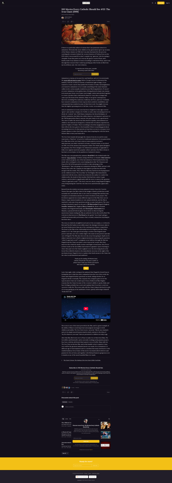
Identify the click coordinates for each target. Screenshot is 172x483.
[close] (99, 419)
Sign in (168, 3)
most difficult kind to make (72, 80)
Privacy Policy (96, 445)
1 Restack (77, 387)
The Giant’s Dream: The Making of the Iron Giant (77, 360)
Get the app (92, 476)
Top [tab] (63, 418)
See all (64, 453)
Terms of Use (92, 444)
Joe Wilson (69, 436)
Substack (79, 480)
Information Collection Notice (86, 445)
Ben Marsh (69, 447)
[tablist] (67, 402)
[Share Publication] (155, 3)
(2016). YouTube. (96, 360)
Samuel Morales (68, 17)
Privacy (85, 473)
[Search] (152, 3)
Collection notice (95, 473)
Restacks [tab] (70, 402)
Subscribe (160, 3)
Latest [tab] (66, 418)
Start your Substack (82, 476)
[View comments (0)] (68, 21)
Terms (89, 473)
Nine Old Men (71, 157)
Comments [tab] (64, 402)
